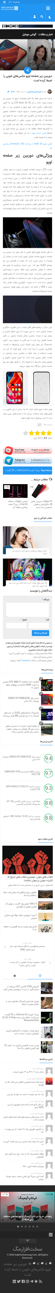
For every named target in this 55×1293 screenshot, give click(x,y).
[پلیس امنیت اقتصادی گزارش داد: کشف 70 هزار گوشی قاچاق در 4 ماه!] (47, 1047)
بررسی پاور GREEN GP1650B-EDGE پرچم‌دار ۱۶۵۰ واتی (23, 699)
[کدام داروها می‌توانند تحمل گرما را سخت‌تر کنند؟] (27, 540)
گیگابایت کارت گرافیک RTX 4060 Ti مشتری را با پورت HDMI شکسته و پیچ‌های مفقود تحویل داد (21, 685)
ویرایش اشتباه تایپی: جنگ (33, 1166)
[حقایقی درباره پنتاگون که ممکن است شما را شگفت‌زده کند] (45, 894)
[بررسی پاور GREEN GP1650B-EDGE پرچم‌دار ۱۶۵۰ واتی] (47, 700)
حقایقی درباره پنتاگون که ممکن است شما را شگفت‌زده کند (20, 894)
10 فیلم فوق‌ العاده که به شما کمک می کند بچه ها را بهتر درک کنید (28, 584)
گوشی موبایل (29, 34)
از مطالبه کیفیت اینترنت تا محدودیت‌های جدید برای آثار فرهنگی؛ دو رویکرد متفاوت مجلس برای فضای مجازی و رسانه (22, 729)
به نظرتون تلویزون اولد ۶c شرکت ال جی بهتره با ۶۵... (24, 1131)
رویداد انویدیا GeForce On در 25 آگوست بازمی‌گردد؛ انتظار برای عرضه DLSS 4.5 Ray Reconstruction (22, 472)
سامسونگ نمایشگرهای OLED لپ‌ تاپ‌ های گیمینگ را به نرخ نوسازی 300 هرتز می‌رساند (21, 714)
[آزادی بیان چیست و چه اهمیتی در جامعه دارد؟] (45, 928)
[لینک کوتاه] (8, 91)
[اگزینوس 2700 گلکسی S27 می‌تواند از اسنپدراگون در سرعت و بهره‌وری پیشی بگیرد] (47, 988)
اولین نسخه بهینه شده (36, 133)
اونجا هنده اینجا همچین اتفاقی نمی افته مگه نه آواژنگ (24, 1083)
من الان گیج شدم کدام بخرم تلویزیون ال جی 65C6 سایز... (25, 1106)
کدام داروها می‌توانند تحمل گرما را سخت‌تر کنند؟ (30, 552)
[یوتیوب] (27, 450)
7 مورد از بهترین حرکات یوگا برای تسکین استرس (20, 917)
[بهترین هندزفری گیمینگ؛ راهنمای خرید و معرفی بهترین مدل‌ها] (47, 1003)
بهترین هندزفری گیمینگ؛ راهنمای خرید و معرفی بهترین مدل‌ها (22, 1003)
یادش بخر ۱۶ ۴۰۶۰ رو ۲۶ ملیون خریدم (28, 1072)
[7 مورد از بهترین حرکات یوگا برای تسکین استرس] (45, 917)
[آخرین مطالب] (40, 976)
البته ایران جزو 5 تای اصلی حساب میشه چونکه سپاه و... (25, 1178)
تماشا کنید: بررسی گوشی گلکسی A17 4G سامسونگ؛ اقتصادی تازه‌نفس (23, 803)
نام (47, 620)
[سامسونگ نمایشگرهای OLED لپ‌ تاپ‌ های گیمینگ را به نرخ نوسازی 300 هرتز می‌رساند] (47, 714)
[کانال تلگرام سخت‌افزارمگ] (31, 1281)
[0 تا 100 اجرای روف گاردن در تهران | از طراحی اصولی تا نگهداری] (45, 905)
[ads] (27, 26)
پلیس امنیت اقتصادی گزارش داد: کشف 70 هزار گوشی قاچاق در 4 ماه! (21, 1047)
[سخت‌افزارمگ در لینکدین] (14, 1281)
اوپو (39, 424)
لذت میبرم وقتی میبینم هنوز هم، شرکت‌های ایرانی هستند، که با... (23, 1118)
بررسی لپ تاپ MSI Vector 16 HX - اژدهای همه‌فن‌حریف (21, 818)
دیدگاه (45, 600)
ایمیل (24, 620)
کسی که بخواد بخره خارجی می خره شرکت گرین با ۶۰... (23, 1143)
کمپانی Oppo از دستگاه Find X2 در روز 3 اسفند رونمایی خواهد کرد (18, 504)
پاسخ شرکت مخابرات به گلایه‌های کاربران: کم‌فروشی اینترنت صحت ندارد (22, 1032)
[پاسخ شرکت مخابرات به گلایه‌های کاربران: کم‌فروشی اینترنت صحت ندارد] (47, 1032)
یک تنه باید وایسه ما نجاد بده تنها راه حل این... (24, 1094)
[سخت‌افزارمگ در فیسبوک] (23, 1281)
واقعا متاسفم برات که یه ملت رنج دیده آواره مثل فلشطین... (24, 1155)
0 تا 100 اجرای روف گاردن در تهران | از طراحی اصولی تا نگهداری (21, 905)
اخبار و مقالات (45, 34)
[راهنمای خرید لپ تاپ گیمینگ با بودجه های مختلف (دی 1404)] (27, 1207)
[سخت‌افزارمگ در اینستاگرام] (27, 1281)
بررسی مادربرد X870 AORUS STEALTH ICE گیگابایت (23, 788)
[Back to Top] (27, 1241)
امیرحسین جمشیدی (34, 91)
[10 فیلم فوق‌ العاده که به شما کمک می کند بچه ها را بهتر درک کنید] (27, 572)
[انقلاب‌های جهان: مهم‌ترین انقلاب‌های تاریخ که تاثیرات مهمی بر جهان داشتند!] (27, 860)
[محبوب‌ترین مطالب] (14, 976)
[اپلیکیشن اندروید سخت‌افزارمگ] (36, 1281)
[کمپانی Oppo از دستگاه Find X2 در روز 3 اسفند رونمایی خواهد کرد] (15, 491)
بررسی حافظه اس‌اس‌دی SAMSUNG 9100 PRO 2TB (22, 773)
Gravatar (25, 660)
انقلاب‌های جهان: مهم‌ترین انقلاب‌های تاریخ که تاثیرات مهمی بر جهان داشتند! (30, 879)
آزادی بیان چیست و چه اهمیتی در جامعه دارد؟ (20, 928)
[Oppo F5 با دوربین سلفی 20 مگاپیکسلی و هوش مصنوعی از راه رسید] (40, 491)
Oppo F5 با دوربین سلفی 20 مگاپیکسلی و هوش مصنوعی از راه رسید (41, 504)
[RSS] (40, 1281)
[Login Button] (34, 16)
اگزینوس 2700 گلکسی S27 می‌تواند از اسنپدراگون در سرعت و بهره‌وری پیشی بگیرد (21, 988)
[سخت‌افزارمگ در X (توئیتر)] (19, 1281)
